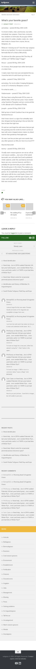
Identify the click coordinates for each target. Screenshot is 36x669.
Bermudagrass (8, 546)
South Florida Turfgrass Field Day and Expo (17, 291)
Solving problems (9, 606)
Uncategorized (8, 620)
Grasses (6, 574)
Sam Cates (10, 378)
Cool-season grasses (10, 556)
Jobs (4, 588)
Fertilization (7, 569)
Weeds (5, 629)
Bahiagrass (7, 542)
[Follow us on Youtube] (30, 238)
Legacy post (8, 24)
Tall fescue (6, 615)
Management (7, 592)
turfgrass (5, 2)
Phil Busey (9, 331)
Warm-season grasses (10, 15)
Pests (5, 602)
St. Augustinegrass (9, 611)
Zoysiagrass (7, 634)
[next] (34, 212)
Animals (6, 537)
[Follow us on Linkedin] (33, 238)
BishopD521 (10, 300)
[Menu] (33, 2)
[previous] (2, 212)
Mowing (5, 597)
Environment (7, 560)
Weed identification (9, 261)
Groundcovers (8, 579)
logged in (14, 233)
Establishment (8, 565)
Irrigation (6, 583)
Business (6, 551)
